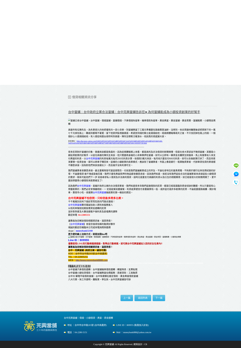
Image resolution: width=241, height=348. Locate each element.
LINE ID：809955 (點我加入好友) (132, 325)
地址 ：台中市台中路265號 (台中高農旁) (87, 325)
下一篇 (158, 298)
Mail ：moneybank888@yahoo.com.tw (133, 332)
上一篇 (126, 298)
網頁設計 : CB (140, 344)
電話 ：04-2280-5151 (77, 332)
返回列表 (143, 298)
